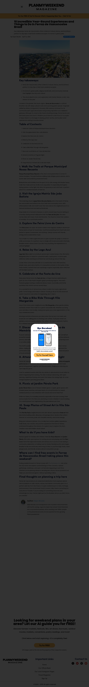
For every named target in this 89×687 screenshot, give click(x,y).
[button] (54, 326)
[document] (44, 343)
